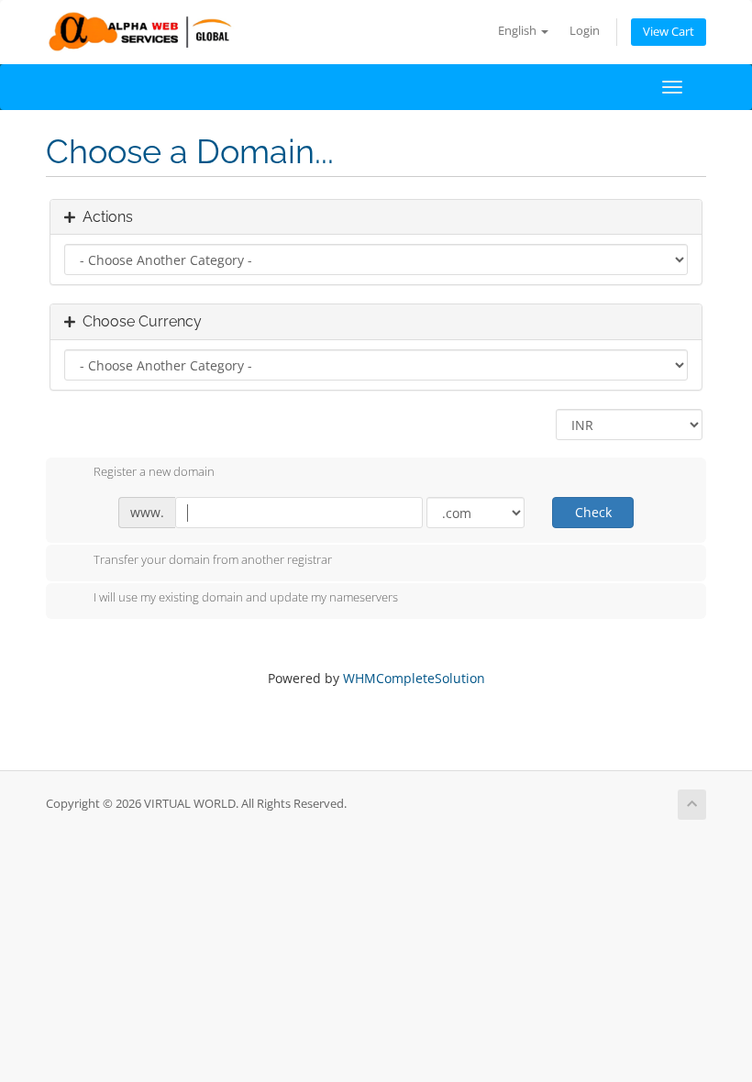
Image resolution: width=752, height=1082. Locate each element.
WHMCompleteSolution (414, 678)
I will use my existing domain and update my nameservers (246, 598)
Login (585, 31)
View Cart (668, 31)
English (518, 31)
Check (593, 512)
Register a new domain (154, 472)
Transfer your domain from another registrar (213, 559)
